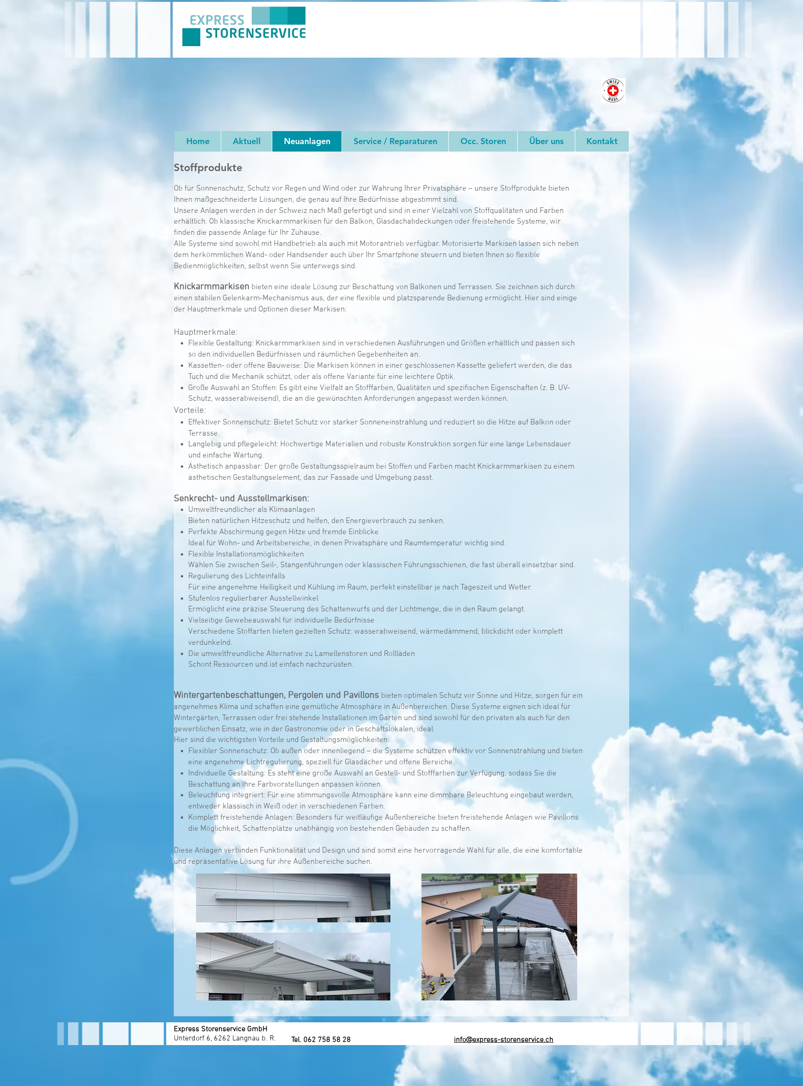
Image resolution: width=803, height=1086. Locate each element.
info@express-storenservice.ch (503, 1040)
